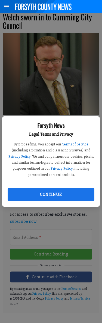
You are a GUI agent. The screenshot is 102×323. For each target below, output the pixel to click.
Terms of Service (75, 144)
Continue (51, 194)
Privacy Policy (19, 156)
